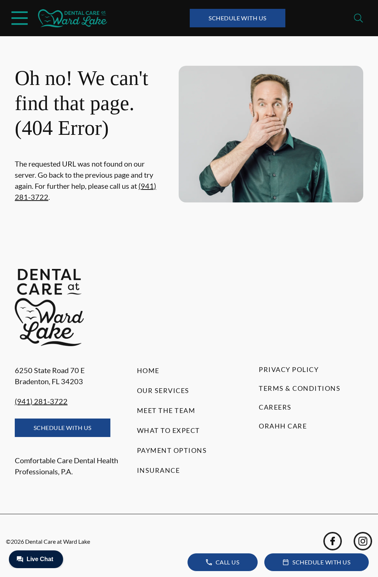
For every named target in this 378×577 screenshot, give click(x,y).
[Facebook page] (332, 541)
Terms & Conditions (299, 388)
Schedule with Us (238, 17)
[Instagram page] (363, 541)
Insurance (158, 470)
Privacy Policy (289, 369)
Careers (275, 407)
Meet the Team (166, 410)
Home (148, 370)
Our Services (163, 390)
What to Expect (168, 430)
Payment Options (172, 450)
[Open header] (19, 18)
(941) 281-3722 (41, 401)
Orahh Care (283, 426)
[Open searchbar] (358, 18)
